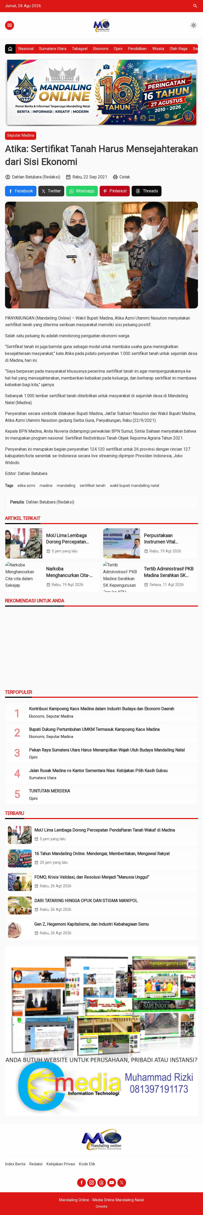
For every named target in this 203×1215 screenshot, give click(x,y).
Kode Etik (87, 1164)
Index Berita (15, 1164)
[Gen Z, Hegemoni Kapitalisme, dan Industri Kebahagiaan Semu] (20, 929)
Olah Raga (178, 48)
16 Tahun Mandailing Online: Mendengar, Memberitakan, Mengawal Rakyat (102, 853)
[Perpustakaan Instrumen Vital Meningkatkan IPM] (121, 543)
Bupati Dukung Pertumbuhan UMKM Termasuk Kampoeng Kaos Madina (94, 729)
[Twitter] (121, 1182)
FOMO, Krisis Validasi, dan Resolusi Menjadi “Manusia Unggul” (91, 877)
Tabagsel (79, 48)
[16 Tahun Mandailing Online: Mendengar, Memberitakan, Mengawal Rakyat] (20, 858)
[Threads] (101, 1182)
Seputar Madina (20, 135)
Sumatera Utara (52, 48)
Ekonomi (100, 48)
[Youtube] (111, 1182)
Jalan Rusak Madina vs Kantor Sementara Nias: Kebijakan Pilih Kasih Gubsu (98, 770)
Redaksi (36, 1164)
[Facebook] (81, 1182)
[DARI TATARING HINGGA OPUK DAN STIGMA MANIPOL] (20, 905)
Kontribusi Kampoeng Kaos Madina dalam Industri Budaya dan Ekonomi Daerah (101, 708)
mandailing (66, 485)
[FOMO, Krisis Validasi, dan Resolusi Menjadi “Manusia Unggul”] (20, 882)
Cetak (124, 176)
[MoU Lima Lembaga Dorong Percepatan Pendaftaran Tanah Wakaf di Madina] (23, 543)
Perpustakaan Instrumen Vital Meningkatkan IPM (163, 542)
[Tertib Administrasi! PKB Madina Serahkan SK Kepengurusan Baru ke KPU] (121, 577)
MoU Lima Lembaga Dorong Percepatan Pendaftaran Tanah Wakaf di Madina (104, 830)
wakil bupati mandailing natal (134, 485)
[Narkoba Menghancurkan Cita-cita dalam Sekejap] (23, 577)
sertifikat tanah (92, 485)
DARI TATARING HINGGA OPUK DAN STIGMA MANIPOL (86, 900)
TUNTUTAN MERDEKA (49, 790)
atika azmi (26, 485)
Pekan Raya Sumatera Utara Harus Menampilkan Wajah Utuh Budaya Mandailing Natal (107, 749)
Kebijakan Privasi (61, 1164)
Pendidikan (137, 48)
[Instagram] (91, 1182)
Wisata (158, 48)
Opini (118, 48)
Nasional (26, 48)
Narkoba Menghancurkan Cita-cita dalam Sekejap (68, 575)
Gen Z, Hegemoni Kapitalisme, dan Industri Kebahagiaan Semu (91, 924)
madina (46, 485)
